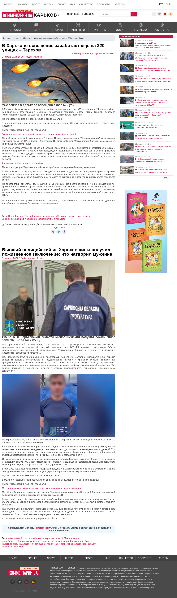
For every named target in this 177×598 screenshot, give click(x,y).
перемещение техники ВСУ (46, 544)
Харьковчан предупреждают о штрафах (22, 163)
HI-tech (70, 558)
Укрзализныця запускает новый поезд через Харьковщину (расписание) (39, 134)
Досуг (51, 558)
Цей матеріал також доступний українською (93, 53)
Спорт (89, 558)
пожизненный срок (17, 538)
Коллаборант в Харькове (41, 538)
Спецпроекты (144, 4)
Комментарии (20, 591)
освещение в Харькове (55, 216)
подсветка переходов (79, 216)
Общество (126, 558)
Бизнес (32, 558)
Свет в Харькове (33, 216)
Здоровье (144, 558)
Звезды (163, 558)
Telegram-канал (43, 528)
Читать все (166, 178)
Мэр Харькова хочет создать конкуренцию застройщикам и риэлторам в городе (42, 488)
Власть (13, 558)
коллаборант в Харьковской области (20, 541)
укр (168, 4)
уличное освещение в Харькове (18, 219)
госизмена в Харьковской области (78, 544)
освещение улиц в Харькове (50, 219)
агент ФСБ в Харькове (67, 538)
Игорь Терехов (15, 216)
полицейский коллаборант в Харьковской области (66, 541)
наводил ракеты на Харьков (16, 544)
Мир (107, 558)
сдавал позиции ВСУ (12, 546)
